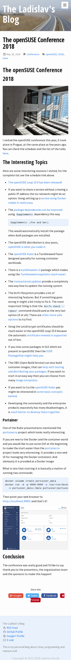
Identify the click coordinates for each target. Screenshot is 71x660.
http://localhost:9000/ (17, 501)
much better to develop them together (35, 412)
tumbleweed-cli (30, 270)
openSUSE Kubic (24, 254)
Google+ (17, 595)
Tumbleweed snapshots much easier (42, 274)
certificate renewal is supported (46, 335)
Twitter (34, 595)
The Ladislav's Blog (29, 14)
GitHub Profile (15, 632)
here (5, 153)
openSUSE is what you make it (26, 247)
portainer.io (10, 432)
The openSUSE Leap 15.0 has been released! (35, 182)
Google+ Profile (15, 636)
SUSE (61, 54)
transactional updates (27, 281)
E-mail (10, 640)
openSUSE (51, 54)
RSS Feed (12, 627)
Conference (33, 54)
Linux (5, 58)
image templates (26, 380)
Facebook (51, 595)
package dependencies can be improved (38, 210)
